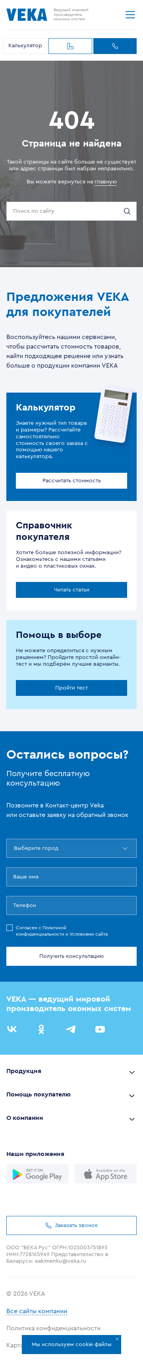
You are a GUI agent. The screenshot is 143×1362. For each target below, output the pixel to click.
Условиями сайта (89, 934)
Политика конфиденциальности (53, 1328)
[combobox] (14, 848)
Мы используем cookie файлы (72, 1344)
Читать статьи (71, 590)
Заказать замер (70, 46)
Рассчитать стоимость (72, 481)
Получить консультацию (71, 956)
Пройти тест (71, 688)
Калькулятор (25, 45)
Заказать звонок (115, 46)
